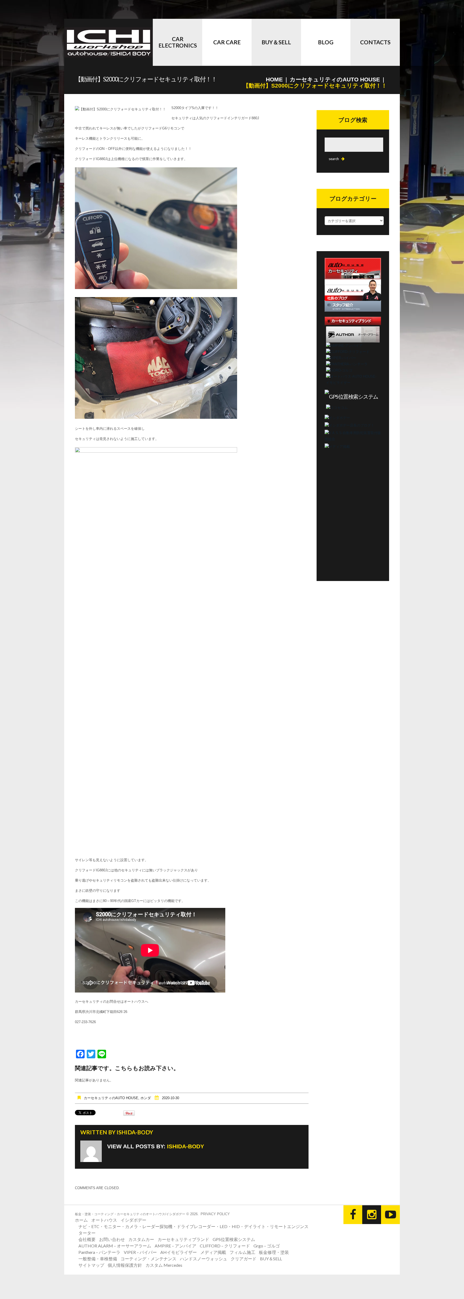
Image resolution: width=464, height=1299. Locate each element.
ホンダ (145, 1098)
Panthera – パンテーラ (99, 1252)
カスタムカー (141, 1239)
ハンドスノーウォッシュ (203, 1258)
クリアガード (243, 1258)
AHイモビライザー (178, 1252)
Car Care (227, 42)
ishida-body (135, 1132)
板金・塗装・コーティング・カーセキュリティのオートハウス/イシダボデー (130, 1214)
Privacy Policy (215, 1214)
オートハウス (104, 1219)
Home (274, 79)
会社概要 (87, 1239)
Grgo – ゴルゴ (266, 1245)
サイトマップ (91, 1265)
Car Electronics (177, 42)
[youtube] (390, 1214)
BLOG (326, 42)
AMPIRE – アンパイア (175, 1245)
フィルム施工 (242, 1252)
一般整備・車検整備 (97, 1258)
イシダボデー (133, 1219)
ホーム (81, 1219)
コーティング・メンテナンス (148, 1258)
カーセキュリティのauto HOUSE (335, 79)
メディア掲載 (213, 1252)
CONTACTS (375, 42)
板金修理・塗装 (274, 1252)
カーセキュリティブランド (183, 1239)
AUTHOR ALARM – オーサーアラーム (114, 1245)
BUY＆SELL (276, 42)
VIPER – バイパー (140, 1252)
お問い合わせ (112, 1239)
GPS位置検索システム (234, 1239)
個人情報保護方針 (125, 1265)
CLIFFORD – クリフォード (225, 1245)
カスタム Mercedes (164, 1265)
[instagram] (371, 1214)
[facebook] (352, 1214)
